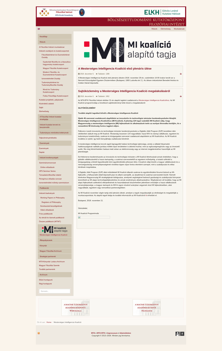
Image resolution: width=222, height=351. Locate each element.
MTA (93, 333)
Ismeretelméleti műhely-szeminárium (54, 183)
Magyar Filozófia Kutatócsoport (55, 68)
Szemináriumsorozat (47, 163)
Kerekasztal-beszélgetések (51, 206)
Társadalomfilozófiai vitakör (50, 175)
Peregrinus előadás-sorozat (50, 179)
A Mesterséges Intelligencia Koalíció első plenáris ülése (114, 68)
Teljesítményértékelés (48, 138)
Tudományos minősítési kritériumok (54, 133)
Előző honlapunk (46, 280)
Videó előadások (47, 210)
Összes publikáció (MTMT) (50, 221)
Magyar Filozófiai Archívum (51, 251)
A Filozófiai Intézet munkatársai (51, 47)
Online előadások (47, 167)
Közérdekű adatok (46, 104)
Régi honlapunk (45, 284)
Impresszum (112, 333)
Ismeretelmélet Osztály (51, 79)
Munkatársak (179, 29)
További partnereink (47, 269)
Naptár (42, 152)
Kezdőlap (43, 36)
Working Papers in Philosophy (52, 198)
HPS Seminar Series (47, 171)
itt (146, 195)
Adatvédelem (125, 333)
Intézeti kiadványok (47, 193)
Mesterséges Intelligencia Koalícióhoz (154, 100)
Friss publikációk (46, 214)
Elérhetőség (165, 29)
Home (49, 322)
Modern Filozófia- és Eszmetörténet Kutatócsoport (55, 73)
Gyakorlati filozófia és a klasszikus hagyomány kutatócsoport (57, 63)
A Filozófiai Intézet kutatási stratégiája (50, 118)
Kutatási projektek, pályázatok (51, 100)
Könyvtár (43, 246)
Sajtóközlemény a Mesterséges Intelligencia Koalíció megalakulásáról (124, 91)
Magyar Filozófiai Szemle (49, 265)
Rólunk (154, 29)
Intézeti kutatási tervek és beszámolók (50, 126)
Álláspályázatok (46, 240)
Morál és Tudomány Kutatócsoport (51, 90)
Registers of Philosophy (51, 202)
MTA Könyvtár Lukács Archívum (52, 262)
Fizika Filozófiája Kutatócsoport (55, 96)
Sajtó (41, 107)
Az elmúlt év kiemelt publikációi (51, 218)
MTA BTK (101, 333)
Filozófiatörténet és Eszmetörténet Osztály (56, 56)
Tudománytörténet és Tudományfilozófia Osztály (52, 83)
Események (44, 148)
